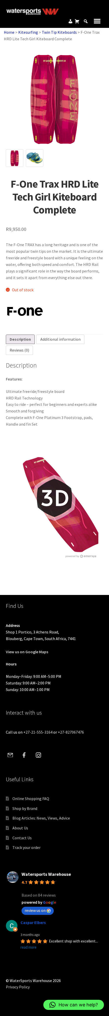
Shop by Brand (24, 808)
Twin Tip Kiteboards (59, 32)
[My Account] (70, 21)
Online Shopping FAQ (30, 798)
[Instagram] (38, 755)
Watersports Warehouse (46, 874)
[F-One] (25, 311)
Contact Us (22, 837)
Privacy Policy (18, 986)
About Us (20, 827)
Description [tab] (20, 339)
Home (9, 32)
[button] (73, 1005)
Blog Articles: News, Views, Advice (41, 818)
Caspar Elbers (33, 922)
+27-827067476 (71, 732)
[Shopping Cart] (77, 21)
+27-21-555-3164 (37, 732)
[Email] (10, 755)
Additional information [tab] (60, 339)
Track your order (26, 847)
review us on (35, 910)
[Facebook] (24, 755)
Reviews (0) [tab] (19, 350)
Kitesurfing (28, 32)
